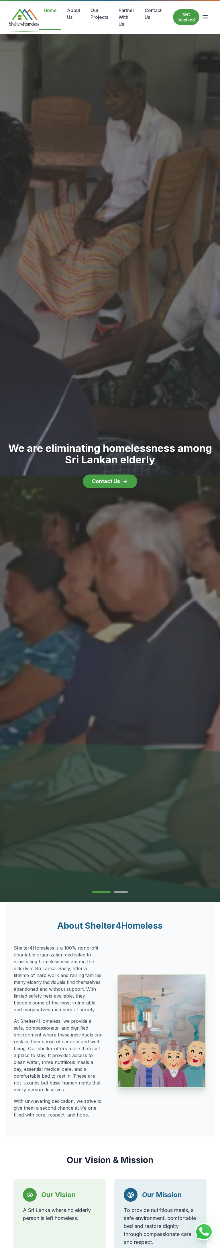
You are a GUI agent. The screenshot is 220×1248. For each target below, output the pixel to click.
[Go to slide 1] (99, 892)
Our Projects (99, 13)
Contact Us (153, 13)
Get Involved (186, 17)
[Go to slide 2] (118, 892)
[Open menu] (205, 17)
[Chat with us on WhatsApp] (204, 1232)
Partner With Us (126, 17)
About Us (73, 13)
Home (50, 10)
